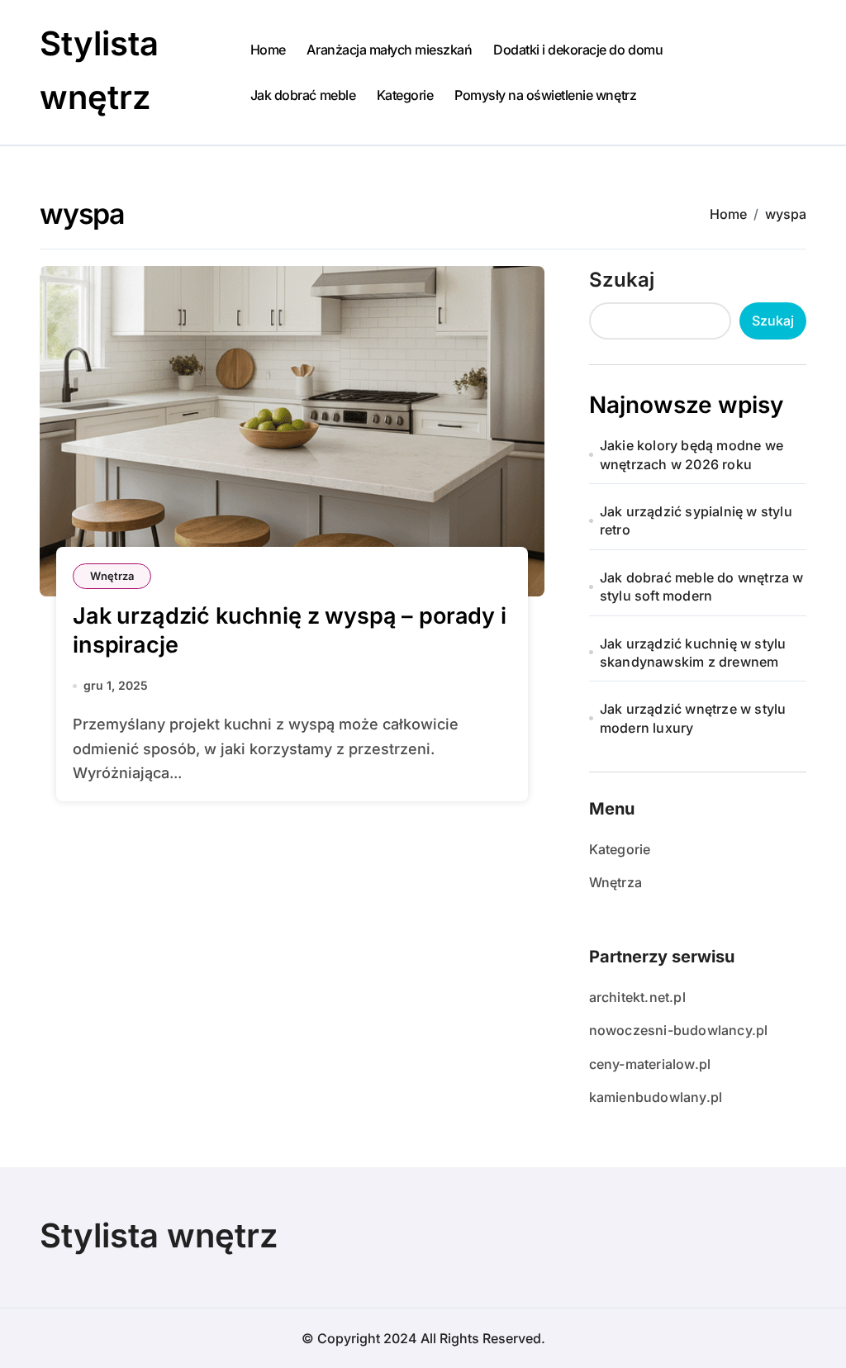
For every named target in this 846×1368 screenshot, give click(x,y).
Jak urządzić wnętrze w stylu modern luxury (693, 718)
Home (268, 49)
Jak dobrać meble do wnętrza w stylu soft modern (702, 586)
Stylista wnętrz (159, 1235)
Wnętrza (112, 575)
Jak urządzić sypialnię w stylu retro (696, 520)
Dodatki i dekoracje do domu (578, 49)
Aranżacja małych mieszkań (389, 49)
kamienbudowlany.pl (656, 1097)
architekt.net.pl (637, 997)
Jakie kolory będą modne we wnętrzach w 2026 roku (691, 454)
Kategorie (405, 95)
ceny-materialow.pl (650, 1064)
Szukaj (621, 280)
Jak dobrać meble (302, 95)
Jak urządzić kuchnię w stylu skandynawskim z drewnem (693, 652)
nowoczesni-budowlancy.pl (678, 1030)
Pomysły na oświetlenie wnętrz (545, 95)
